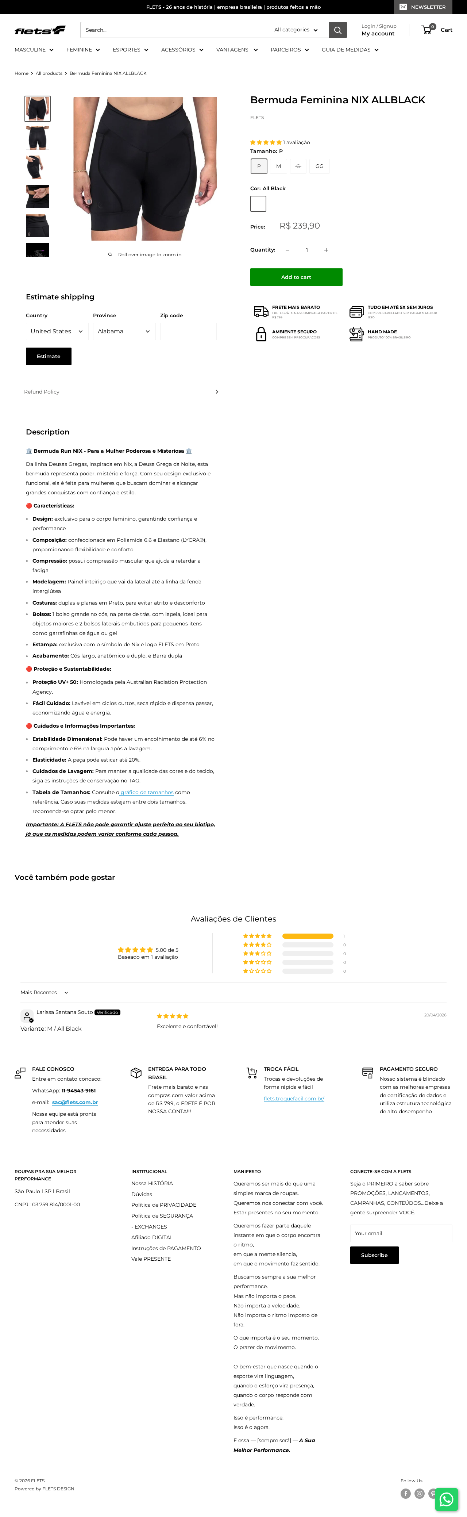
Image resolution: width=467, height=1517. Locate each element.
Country (36, 315)
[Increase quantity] (326, 250)
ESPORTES (126, 49)
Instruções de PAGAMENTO (166, 1248)
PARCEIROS (286, 49)
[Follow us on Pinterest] (433, 1494)
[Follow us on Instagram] (419, 1494)
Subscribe (374, 1255)
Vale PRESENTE (151, 1259)
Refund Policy (41, 391)
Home (21, 73)
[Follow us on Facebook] (406, 1494)
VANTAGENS (233, 49)
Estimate (49, 356)
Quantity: (262, 249)
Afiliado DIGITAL (152, 1237)
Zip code (171, 315)
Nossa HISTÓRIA (152, 1183)
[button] (266, 142)
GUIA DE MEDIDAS (346, 49)
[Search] (338, 30)
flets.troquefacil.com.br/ (294, 1098)
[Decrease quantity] (287, 250)
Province (104, 315)
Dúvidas (141, 1194)
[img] (172, 1016)
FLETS (257, 117)
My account (378, 33)
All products (49, 73)
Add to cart (296, 277)
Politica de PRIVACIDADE (163, 1205)
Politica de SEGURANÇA (162, 1216)
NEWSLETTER (428, 7)
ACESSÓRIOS (178, 49)
